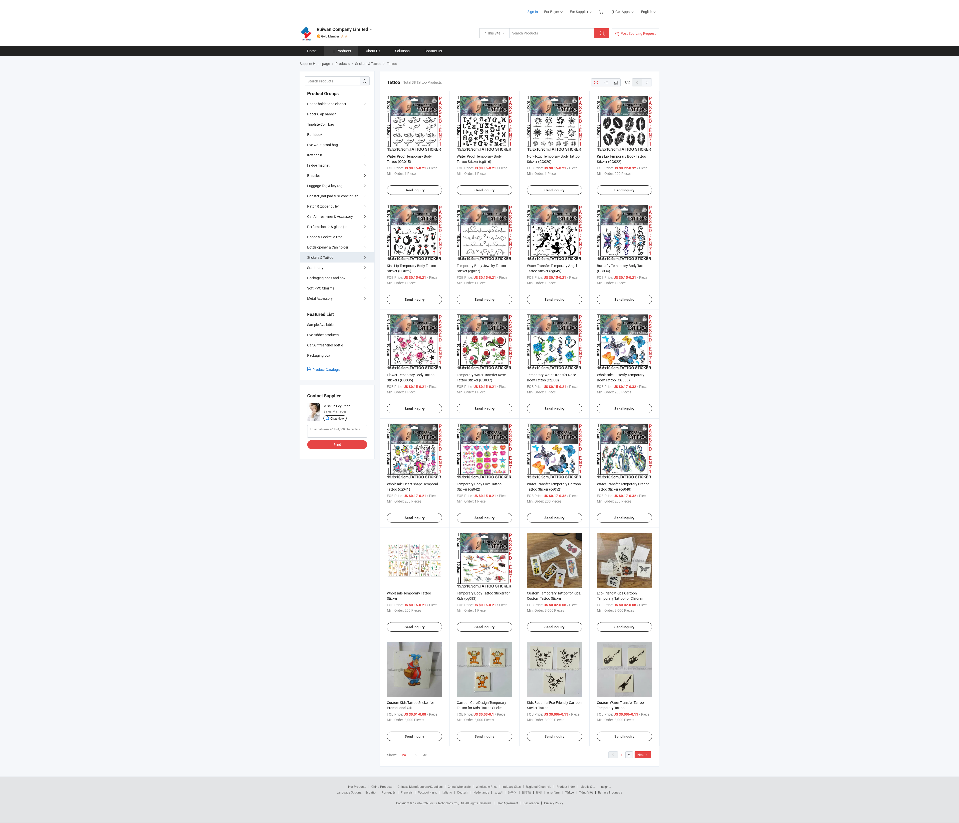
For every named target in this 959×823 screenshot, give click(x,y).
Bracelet (313, 175)
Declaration (531, 803)
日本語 (526, 792)
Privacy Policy (553, 803)
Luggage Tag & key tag (324, 185)
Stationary (315, 267)
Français (407, 792)
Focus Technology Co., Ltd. (447, 803)
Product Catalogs (326, 369)
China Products (381, 787)
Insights (605, 787)
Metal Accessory (320, 298)
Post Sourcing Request (638, 33)
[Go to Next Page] (647, 82)
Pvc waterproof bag (322, 144)
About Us (373, 50)
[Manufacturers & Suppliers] (332, 10)
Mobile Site (587, 787)
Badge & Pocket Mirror (324, 237)
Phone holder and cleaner (326, 103)
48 (425, 755)
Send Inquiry (415, 190)
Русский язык (427, 792)
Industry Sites (511, 787)
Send (337, 444)
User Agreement (507, 803)
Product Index (565, 787)
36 (415, 755)
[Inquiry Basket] (601, 11)
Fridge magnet (318, 165)
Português (389, 792)
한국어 (512, 792)
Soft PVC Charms (320, 288)
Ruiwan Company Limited (342, 29)
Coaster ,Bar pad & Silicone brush (332, 196)
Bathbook (314, 134)
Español (370, 792)
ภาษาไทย (553, 792)
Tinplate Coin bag (320, 124)
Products (344, 50)
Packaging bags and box (326, 277)
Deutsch (462, 792)
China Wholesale (459, 787)
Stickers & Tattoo (320, 257)
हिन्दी (539, 792)
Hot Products (357, 787)
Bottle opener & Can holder (327, 247)
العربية (498, 792)
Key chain (314, 155)
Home (311, 50)
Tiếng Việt (586, 792)
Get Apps (622, 11)
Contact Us (433, 50)
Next (641, 754)
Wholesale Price (486, 787)
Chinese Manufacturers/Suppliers (420, 787)
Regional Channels (538, 787)
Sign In (532, 11)
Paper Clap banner (321, 114)
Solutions (402, 50)
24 (404, 755)
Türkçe (569, 792)
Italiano (447, 792)
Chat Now (337, 418)
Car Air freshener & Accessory (330, 216)
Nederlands (481, 792)
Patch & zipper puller (323, 206)
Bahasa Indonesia (610, 792)
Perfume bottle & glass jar (327, 226)
